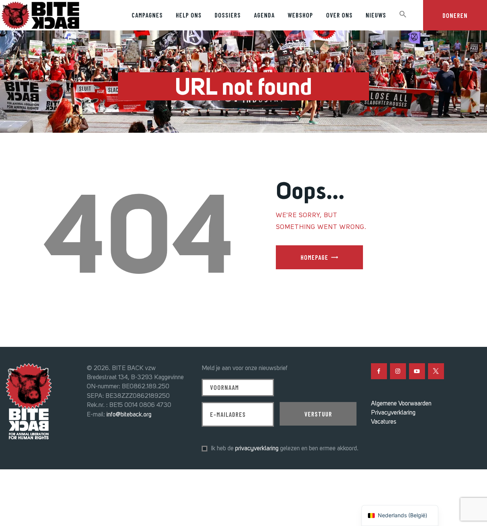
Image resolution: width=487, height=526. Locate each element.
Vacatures (383, 421)
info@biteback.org (129, 414)
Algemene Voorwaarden (401, 403)
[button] (403, 14)
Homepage (314, 257)
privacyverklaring (257, 448)
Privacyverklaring (393, 412)
